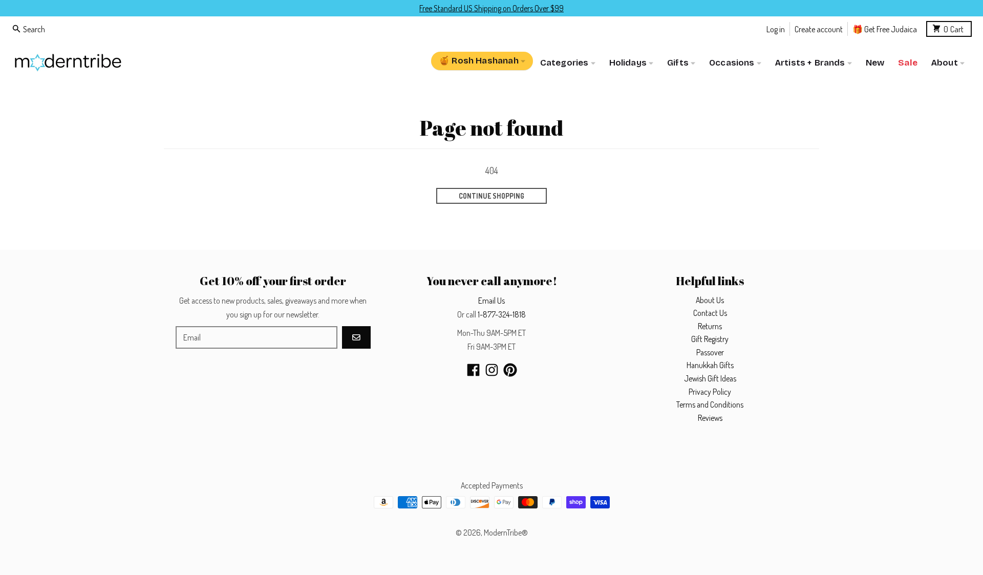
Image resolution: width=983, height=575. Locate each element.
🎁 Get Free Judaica (884, 28)
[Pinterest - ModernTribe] (510, 370)
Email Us (491, 300)
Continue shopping (491, 195)
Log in (775, 28)
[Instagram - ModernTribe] (492, 370)
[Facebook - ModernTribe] (473, 370)
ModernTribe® (506, 532)
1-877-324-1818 (502, 314)
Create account (819, 28)
